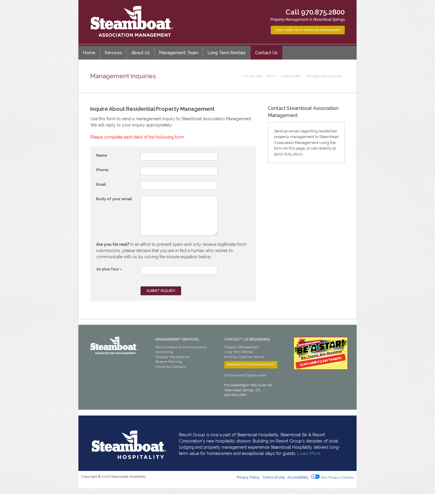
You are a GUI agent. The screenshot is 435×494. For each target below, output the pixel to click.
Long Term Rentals (227, 52)
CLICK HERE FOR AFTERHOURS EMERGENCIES (307, 30)
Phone (102, 170)
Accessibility (298, 477)
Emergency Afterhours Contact (251, 364)
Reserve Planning (168, 362)
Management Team (178, 52)
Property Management (241, 347)
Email (101, 184)
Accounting (164, 352)
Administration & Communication (181, 347)
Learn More (308, 453)
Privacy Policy (248, 477)
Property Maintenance (172, 357)
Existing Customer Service (244, 357)
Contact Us (266, 52)
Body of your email (114, 199)
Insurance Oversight (170, 367)
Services (113, 52)
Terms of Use (273, 477)
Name (101, 155)
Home (89, 52)
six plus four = (109, 269)
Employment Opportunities (245, 375)
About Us (140, 52)
